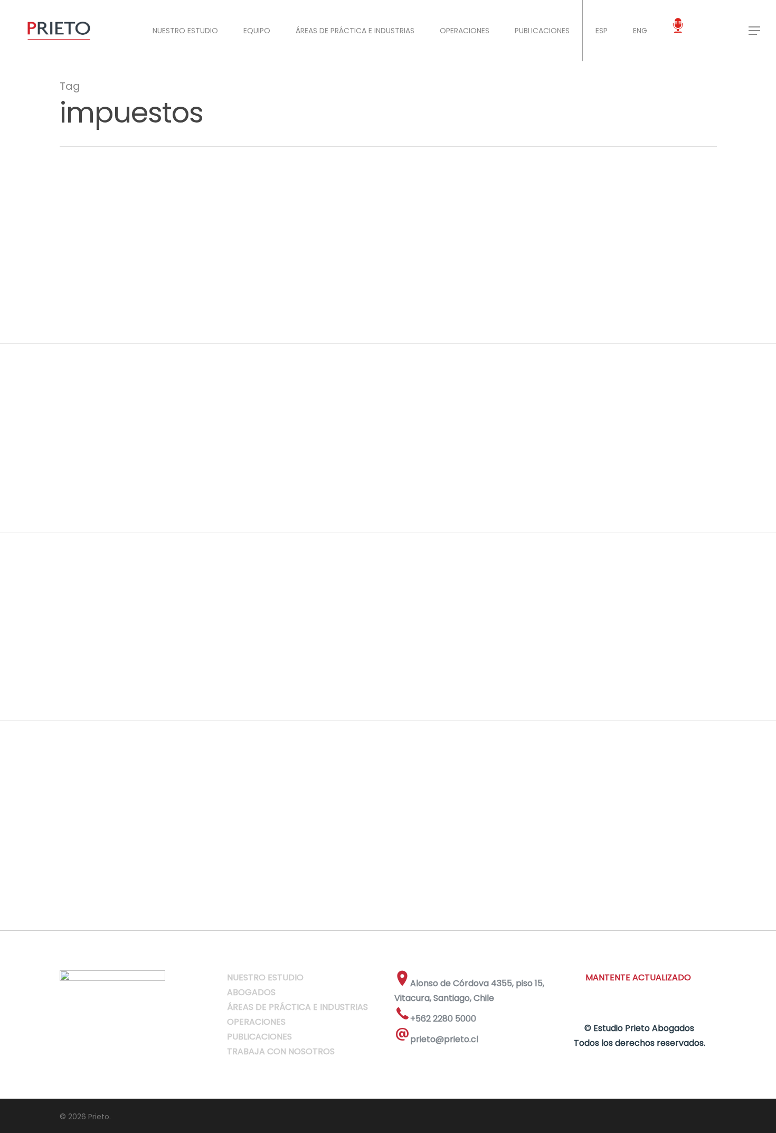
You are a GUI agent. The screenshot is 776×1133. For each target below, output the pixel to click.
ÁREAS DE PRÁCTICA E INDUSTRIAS (355, 30)
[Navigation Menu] (755, 30)
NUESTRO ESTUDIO (185, 30)
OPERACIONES (464, 30)
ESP (601, 30)
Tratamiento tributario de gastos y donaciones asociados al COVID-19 (292, 429)
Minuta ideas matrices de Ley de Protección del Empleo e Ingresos (278, 618)
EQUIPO (256, 30)
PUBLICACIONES (542, 30)
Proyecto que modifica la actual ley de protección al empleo (260, 256)
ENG (640, 30)
